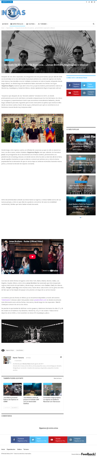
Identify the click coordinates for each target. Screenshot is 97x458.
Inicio (6, 24)
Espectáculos (18, 24)
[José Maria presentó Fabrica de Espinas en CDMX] (12, 389)
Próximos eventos (81, 182)
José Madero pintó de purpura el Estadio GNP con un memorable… (81, 206)
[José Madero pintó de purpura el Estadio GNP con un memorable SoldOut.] (32, 389)
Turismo (43, 24)
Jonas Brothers (19, 350)
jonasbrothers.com (40, 300)
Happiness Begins (10, 350)
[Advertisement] (73, 12)
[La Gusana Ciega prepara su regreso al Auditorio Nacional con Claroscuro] (52, 389)
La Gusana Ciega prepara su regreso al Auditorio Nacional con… (81, 164)
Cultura (31, 24)
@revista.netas (52, 428)
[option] (81, 175)
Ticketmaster (5, 300)
